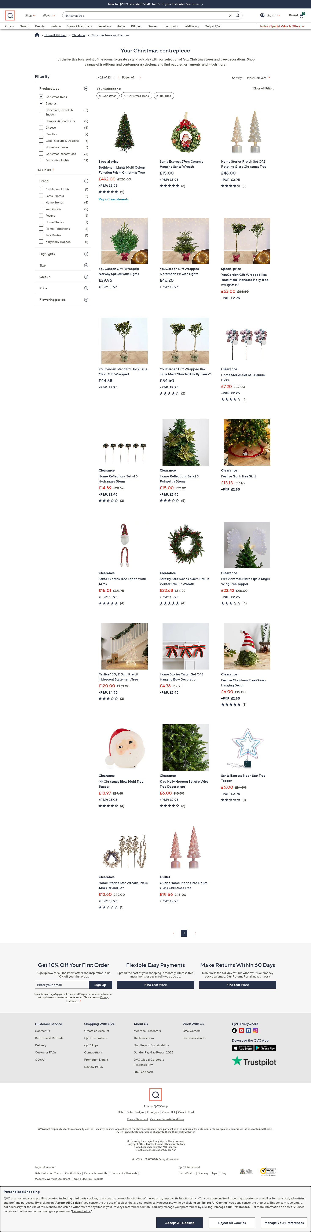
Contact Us (42, 1031)
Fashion (56, 26)
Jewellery (104, 26)
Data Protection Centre (48, 1173)
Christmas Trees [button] (138, 96)
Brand (44, 181)
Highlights (47, 254)
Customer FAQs (45, 1052)
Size (42, 265)
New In (24, 26)
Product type (49, 88)
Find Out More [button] (155, 985)
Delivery (40, 1045)
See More (45, 169)
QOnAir (40, 1059)
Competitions (93, 1052)
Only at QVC (213, 26)
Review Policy (93, 1066)
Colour (44, 277)
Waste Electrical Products (88, 1178)
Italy (224, 1173)
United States (186, 1173)
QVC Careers (191, 1031)
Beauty (40, 26)
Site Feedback (143, 1072)
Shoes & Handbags (79, 26)
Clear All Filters (263, 88)
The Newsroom (143, 1038)
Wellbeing (191, 26)
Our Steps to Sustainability (151, 1045)
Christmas (78, 35)
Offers (9, 26)
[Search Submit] (238, 15)
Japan (215, 1173)
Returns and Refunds (49, 1038)
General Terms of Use (96, 1173)
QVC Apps (91, 1045)
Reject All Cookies (232, 1223)
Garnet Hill (168, 1112)
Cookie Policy (73, 1173)
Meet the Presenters (147, 1031)
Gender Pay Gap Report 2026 (153, 1052)
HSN (120, 1112)
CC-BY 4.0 (169, 1149)
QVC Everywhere (95, 1038)
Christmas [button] (109, 96)
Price (43, 288)
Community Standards (124, 1173)
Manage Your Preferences (284, 1223)
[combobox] (148, 15)
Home (121, 26)
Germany (203, 1173)
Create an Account (96, 1031)
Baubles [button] (165, 96)
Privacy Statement (137, 1119)
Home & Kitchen (55, 35)
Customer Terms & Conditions (167, 1119)
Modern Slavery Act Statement (52, 1178)
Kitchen (136, 26)
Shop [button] (28, 15)
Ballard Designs (135, 1112)
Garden (152, 26)
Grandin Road (186, 1112)
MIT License (170, 1146)
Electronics (171, 26)
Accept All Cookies (179, 1223)
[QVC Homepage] (37, 35)
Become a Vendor (194, 1038)
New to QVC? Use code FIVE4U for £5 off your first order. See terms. (154, 4)
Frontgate (153, 1112)
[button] (263, 15)
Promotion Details (96, 1059)
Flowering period (52, 299)
